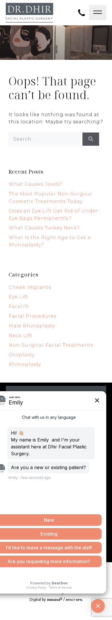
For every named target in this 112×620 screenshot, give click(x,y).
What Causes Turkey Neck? (44, 228)
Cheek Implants (30, 287)
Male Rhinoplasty (32, 326)
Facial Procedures (32, 316)
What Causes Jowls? (35, 184)
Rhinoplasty (25, 364)
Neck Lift (20, 335)
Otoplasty (21, 355)
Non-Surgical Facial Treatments (51, 345)
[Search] (90, 139)
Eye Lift (18, 297)
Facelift (19, 306)
